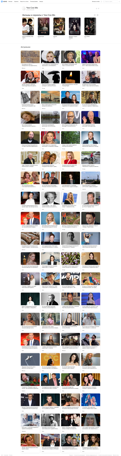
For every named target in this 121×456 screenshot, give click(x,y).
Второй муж (41, 36)
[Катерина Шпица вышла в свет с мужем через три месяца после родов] (30, 201)
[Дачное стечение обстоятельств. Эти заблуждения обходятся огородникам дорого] (70, 221)
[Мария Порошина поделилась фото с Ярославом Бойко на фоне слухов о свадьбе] (90, 60)
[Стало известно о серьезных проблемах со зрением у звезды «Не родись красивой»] (50, 140)
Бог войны (87, 36)
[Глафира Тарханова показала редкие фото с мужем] (50, 342)
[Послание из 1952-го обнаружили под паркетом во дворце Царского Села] (30, 60)
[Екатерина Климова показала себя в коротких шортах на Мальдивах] (90, 241)
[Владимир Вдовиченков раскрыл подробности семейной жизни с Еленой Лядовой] (70, 100)
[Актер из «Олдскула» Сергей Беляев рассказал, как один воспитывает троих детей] (90, 281)
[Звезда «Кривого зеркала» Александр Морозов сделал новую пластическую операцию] (30, 80)
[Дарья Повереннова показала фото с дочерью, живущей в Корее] (30, 302)
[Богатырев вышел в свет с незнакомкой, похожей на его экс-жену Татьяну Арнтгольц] (70, 443)
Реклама (10, 455)
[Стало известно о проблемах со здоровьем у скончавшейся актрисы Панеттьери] (50, 60)
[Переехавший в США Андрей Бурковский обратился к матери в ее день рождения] (90, 140)
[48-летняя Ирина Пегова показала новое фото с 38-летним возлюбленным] (70, 281)
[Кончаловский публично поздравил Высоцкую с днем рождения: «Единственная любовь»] (50, 160)
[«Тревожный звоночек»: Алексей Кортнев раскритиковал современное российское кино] (70, 302)
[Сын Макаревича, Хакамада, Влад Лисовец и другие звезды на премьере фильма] (70, 181)
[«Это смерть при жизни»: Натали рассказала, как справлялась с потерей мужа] (90, 423)
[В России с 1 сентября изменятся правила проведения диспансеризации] (30, 423)
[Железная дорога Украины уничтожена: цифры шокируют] (90, 181)
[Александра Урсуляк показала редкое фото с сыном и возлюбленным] (50, 261)
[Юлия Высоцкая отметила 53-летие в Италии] (70, 322)
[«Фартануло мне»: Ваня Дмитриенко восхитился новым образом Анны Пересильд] (50, 322)
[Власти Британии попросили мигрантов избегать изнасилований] (50, 100)
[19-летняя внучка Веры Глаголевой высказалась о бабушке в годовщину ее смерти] (30, 181)
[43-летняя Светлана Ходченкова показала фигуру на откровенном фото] (30, 261)
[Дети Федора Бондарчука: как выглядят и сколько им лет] (70, 120)
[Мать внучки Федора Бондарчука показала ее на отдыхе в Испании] (50, 443)
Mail (2, 455)
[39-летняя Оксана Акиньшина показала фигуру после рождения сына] (30, 322)
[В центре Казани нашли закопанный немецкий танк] (30, 100)
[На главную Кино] (5, 1)
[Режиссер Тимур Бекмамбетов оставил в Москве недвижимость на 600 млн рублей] (30, 140)
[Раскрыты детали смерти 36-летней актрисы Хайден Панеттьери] (70, 160)
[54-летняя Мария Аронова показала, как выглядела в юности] (50, 302)
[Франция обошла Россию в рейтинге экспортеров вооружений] (30, 362)
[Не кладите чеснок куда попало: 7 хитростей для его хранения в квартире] (70, 261)
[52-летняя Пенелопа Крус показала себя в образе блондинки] (70, 362)
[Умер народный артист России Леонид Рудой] (70, 80)
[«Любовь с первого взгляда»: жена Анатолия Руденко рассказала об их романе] (30, 281)
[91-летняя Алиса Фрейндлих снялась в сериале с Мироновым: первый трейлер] (90, 100)
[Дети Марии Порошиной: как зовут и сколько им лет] (70, 60)
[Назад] (95, 15)
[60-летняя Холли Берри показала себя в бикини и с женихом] (90, 322)
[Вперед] (97, 15)
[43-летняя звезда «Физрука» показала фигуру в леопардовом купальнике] (50, 362)
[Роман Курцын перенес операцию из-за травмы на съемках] (50, 402)
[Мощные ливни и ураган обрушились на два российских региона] (90, 160)
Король (55, 36)
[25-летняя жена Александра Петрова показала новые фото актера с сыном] (50, 181)
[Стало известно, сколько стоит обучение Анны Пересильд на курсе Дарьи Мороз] (90, 302)
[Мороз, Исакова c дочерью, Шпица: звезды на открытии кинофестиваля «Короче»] (70, 423)
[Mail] (2, 1)
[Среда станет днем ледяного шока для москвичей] (70, 140)
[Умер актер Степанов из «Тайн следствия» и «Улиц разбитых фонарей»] (50, 281)
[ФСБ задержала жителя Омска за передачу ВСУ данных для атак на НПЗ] (70, 342)
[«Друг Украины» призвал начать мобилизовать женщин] (30, 160)
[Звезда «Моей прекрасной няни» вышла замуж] (30, 443)
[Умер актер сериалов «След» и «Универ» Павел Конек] (90, 221)
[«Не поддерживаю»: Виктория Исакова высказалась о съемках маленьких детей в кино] (50, 241)
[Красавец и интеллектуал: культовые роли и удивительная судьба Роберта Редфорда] (50, 423)
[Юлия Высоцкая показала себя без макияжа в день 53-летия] (50, 221)
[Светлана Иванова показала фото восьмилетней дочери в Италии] (70, 402)
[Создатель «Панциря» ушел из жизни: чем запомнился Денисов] (30, 382)
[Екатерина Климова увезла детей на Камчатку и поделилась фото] (90, 261)
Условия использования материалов (105, 455)
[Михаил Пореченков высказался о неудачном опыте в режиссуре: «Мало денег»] (30, 402)
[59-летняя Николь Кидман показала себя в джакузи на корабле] (90, 362)
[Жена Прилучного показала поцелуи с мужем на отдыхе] (90, 382)
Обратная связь (116, 455)
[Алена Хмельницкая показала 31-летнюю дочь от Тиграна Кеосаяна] (70, 241)
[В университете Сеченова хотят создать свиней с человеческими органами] (30, 241)
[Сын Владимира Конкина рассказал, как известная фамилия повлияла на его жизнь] (90, 120)
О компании (6, 455)
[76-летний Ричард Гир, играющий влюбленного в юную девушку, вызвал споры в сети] (70, 382)
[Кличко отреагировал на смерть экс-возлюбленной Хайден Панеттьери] (30, 221)
